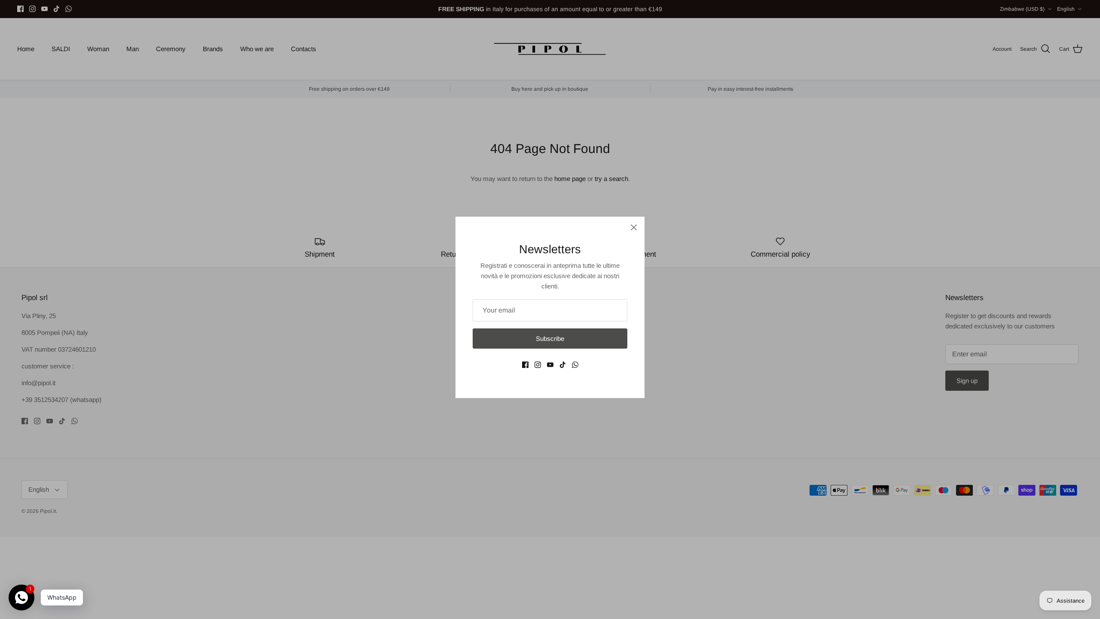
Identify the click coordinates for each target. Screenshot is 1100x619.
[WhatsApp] (575, 365)
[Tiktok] (562, 365)
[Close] (633, 227)
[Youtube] (550, 365)
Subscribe (550, 338)
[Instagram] (538, 365)
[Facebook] (525, 365)
